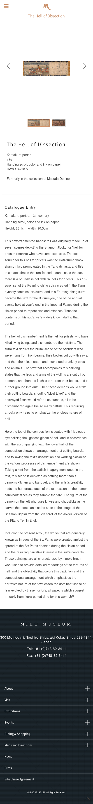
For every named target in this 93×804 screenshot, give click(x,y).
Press (8, 767)
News (8, 756)
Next (83, 68)
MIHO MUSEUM (47, 624)
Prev (9, 68)
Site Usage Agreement (19, 779)
